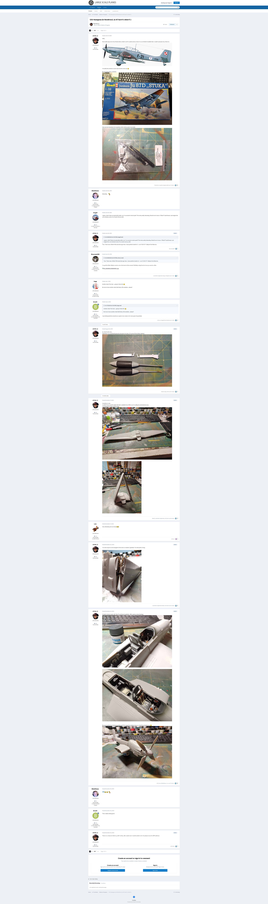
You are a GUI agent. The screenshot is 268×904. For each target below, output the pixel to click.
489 (96, 47)
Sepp (164, 275)
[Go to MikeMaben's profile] (95, 196)
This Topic (172, 7)
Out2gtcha (167, 275)
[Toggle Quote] (104, 237)
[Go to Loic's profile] (95, 529)
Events (96, 11)
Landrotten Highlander (157, 275)
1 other (173, 275)
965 (96, 224)
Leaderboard (115, 11)
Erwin (168, 391)
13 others (172, 783)
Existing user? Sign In (166, 2)
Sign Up (176, 2)
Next (95, 30)
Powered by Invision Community (134, 901)
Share (165, 24)
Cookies (134, 900)
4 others (172, 391)
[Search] (178, 7)
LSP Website (92, 7)
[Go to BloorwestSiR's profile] (95, 259)
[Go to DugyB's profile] (95, 217)
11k (96, 203)
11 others (172, 185)
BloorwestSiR (172, 248)
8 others (172, 518)
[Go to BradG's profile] (95, 307)
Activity (105, 7)
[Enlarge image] (137, 54)
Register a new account (113, 870)
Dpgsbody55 (166, 185)
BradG (95, 302)
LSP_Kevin (167, 518)
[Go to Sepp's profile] (95, 286)
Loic (95, 524)
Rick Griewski (167, 320)
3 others (172, 605)
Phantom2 (156, 185)
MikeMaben (95, 191)
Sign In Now (155, 870)
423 (96, 293)
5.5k (96, 536)
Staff (101, 11)
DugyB (95, 212)
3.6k (96, 314)
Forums (90, 11)
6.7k (96, 266)
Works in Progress (105, 25)
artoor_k (97, 23)
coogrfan (161, 185)
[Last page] (98, 30)
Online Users (107, 11)
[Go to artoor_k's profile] (91, 24)
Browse (99, 7)
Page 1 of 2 (103, 30)
